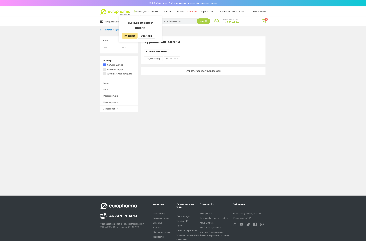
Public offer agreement (210, 227)
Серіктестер (159, 236)
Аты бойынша (172, 58)
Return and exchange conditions (214, 218)
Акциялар (192, 11)
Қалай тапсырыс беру (186, 230)
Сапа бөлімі (181, 239)
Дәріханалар (206, 11)
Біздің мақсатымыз (162, 232)
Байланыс (168, 11)
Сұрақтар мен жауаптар (187, 235)
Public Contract (206, 222)
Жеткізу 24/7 (182, 221)
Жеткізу (180, 11)
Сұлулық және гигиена (157, 51)
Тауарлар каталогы (114, 21)
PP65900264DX (109, 227)
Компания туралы (161, 218)
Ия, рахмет (129, 35)
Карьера (157, 227)
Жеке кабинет (259, 11)
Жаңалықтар (159, 213)
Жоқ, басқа (146, 35)
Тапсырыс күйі (238, 11)
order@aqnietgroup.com (250, 213)
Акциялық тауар (153, 58)
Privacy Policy (206, 213)
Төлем (179, 225)
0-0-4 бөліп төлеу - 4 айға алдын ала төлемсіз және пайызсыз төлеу (183, 2)
